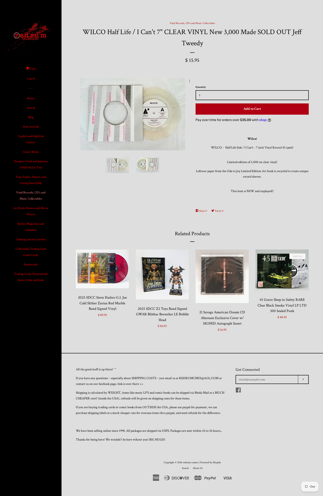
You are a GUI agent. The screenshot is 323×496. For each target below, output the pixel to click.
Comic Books (31, 152)
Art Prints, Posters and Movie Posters (30, 211)
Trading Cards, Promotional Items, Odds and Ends (30, 277)
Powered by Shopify (210, 462)
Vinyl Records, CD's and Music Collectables (30, 196)
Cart (32, 69)
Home (30, 98)
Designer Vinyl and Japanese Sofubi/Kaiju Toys (31, 164)
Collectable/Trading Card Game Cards (31, 252)
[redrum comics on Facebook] (238, 391)
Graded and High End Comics (31, 139)
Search (31, 108)
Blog (30, 117)
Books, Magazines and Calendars (31, 227)
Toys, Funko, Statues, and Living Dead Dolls (31, 180)
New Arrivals (31, 127)
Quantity (201, 87)
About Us (198, 468)
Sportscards (31, 264)
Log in (31, 79)
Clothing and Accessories (31, 239)
